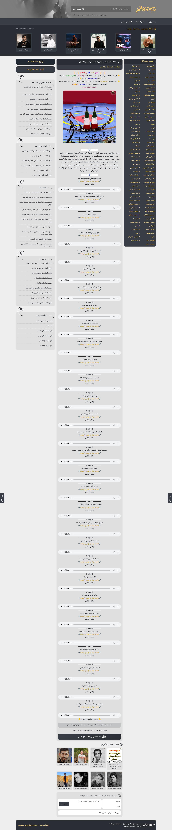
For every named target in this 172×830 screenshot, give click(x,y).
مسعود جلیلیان (149, 215)
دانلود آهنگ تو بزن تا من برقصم (41, 99)
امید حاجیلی (150, 88)
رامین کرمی (134, 131)
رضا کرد (151, 139)
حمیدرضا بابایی (133, 120)
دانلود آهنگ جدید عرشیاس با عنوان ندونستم (37, 160)
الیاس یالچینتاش (149, 84)
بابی (152, 99)
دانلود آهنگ (139, 21)
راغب (152, 128)
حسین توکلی (134, 113)
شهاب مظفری (134, 168)
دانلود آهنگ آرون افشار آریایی (42, 175)
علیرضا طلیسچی (149, 182)
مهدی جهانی (134, 222)
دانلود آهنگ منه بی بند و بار (42, 170)
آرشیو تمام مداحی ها (35, 69)
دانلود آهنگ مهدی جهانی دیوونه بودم (39, 104)
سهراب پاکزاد (150, 153)
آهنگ (92, 72)
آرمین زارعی (150, 66)
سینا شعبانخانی (149, 160)
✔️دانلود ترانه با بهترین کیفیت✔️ (89, 181)
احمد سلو (151, 81)
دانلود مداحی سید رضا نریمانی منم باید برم (37, 197)
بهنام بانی (151, 102)
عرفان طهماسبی (149, 175)
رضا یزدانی (135, 142)
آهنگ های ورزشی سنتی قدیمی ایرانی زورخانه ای (98, 61)
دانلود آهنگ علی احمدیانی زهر (42, 273)
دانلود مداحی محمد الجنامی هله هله (39, 227)
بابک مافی (135, 95)
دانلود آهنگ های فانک (45, 331)
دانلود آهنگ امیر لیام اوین (43, 283)
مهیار (136, 226)
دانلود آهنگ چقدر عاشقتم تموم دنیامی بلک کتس (35, 114)
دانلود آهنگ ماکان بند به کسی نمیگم (39, 303)
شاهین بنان (134, 160)
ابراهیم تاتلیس (133, 70)
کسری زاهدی (150, 193)
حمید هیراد (150, 120)
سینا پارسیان (150, 157)
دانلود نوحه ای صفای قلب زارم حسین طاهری (37, 214)
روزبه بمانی (150, 146)
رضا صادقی (134, 135)
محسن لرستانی (133, 200)
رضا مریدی (150, 142)
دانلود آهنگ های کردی (45, 336)
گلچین (101, 725)
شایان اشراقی (150, 164)
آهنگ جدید (49, 326)
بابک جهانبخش (149, 95)
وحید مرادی (134, 240)
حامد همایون (149, 110)
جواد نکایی (150, 106)
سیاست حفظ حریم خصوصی (27, 825)
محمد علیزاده (149, 208)
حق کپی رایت (44, 825)
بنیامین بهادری (133, 99)
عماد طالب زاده (149, 186)
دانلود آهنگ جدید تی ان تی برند (41, 155)
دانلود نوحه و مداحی (46, 340)
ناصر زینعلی (150, 233)
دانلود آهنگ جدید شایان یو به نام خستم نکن (36, 165)
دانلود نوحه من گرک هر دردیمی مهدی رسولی (37, 209)
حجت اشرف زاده (149, 113)
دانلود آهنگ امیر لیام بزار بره (43, 278)
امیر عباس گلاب (133, 88)
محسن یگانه (150, 204)
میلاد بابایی (134, 229)
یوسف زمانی (150, 244)
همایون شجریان (133, 237)
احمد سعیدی (134, 77)
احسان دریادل (149, 77)
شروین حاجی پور (148, 168)
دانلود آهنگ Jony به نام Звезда (41, 134)
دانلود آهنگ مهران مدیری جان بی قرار (39, 263)
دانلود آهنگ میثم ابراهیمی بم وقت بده (39, 288)
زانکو (136, 146)
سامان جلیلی (134, 150)
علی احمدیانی (134, 175)
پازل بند (135, 102)
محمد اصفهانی (133, 204)
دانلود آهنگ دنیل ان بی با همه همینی (39, 129)
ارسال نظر (64, 804)
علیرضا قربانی (134, 182)
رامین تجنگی (150, 131)
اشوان (136, 81)
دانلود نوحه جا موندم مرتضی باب (40, 239)
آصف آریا (151, 70)
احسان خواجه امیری (132, 73)
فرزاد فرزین (150, 189)
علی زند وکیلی (149, 179)
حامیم (136, 110)
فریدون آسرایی (133, 189)
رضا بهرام (151, 135)
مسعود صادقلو (133, 215)
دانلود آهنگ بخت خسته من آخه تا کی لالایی (37, 94)
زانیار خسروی (150, 150)
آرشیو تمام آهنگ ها (35, 61)
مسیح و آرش (150, 219)
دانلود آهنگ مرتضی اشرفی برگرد (41, 293)
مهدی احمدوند (149, 222)
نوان (137, 233)
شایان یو (135, 164)
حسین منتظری (149, 117)
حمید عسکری (134, 117)
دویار (136, 124)
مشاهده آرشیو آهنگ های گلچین (89, 736)
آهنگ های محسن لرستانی (44, 321)
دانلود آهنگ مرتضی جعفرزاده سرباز (40, 124)
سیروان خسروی (133, 153)
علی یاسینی (134, 179)
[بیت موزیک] (146, 9)
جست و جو (77, 9)
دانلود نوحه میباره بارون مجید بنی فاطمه (38, 192)
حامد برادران (134, 106)
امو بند (136, 84)
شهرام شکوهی (149, 171)
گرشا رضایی (134, 193)
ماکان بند (151, 197)
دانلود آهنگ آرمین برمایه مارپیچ (41, 298)
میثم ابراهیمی (149, 229)
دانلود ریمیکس (126, 21)
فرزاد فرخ (135, 186)
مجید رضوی (150, 200)
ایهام (136, 91)
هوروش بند (150, 240)
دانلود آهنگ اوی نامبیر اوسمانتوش (40, 119)
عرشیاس (135, 171)
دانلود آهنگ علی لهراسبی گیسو (41, 268)
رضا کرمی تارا (134, 139)
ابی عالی (151, 73)
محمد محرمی (133, 208)
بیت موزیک (152, 21)
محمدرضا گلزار (149, 211)
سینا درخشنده (134, 157)
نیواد (152, 237)
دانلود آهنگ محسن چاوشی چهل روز (39, 109)
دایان (152, 124)
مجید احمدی (134, 197)
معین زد (135, 219)
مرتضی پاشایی (133, 211)
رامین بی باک (134, 128)
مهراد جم (151, 226)
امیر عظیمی (150, 91)
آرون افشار (135, 66)
